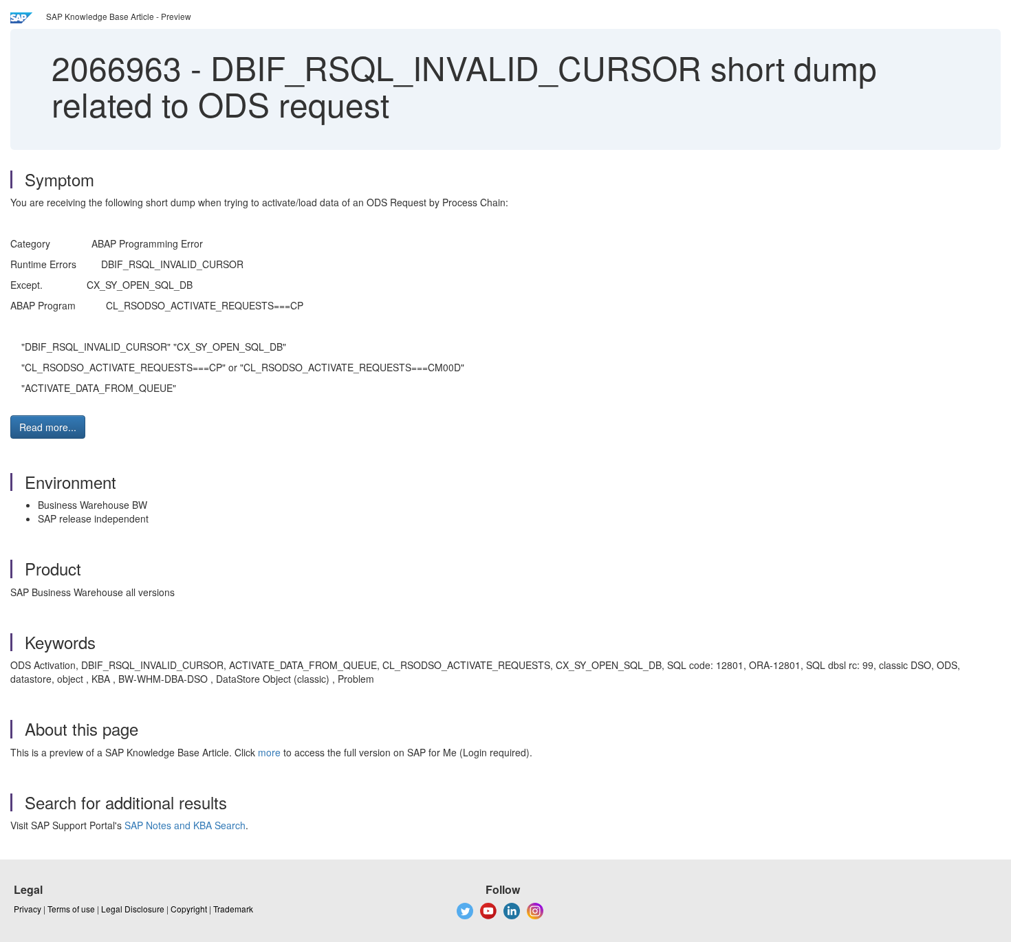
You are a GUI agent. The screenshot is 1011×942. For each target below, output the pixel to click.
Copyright (189, 908)
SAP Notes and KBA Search (185, 825)
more (269, 752)
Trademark (233, 908)
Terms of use (71, 908)
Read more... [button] (47, 427)
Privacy (27, 908)
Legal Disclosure (132, 908)
